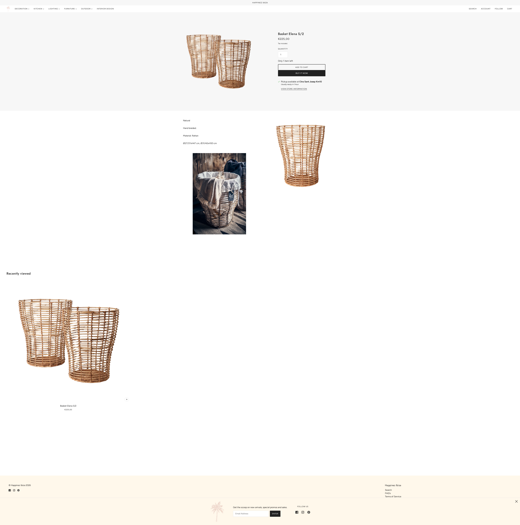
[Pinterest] (308, 512)
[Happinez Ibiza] (8, 8)
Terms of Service (393, 496)
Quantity (283, 49)
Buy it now (302, 73)
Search (473, 9)
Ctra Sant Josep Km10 (310, 81)
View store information (294, 89)
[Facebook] (297, 512)
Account (485, 9)
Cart (510, 9)
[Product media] (219, 193)
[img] (10, 490)
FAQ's (388, 493)
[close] (516, 501)
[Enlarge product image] (218, 61)
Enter (275, 514)
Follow (499, 9)
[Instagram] (303, 512)
